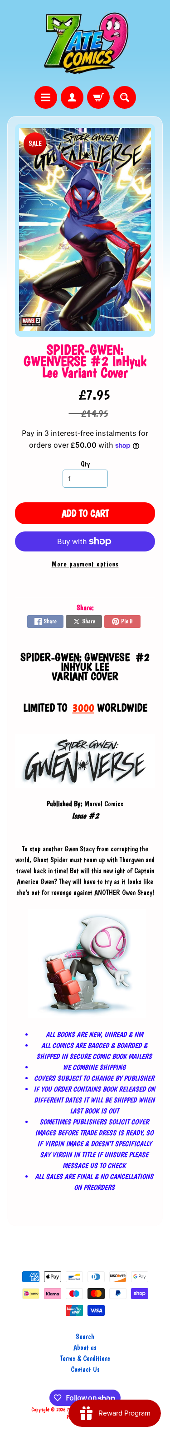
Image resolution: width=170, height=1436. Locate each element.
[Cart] (98, 97)
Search (85, 1336)
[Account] (72, 97)
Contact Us (85, 1369)
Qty (85, 464)
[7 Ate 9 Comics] (85, 43)
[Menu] (45, 97)
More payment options (85, 564)
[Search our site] (124, 97)
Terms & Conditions (85, 1358)
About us (85, 1347)
